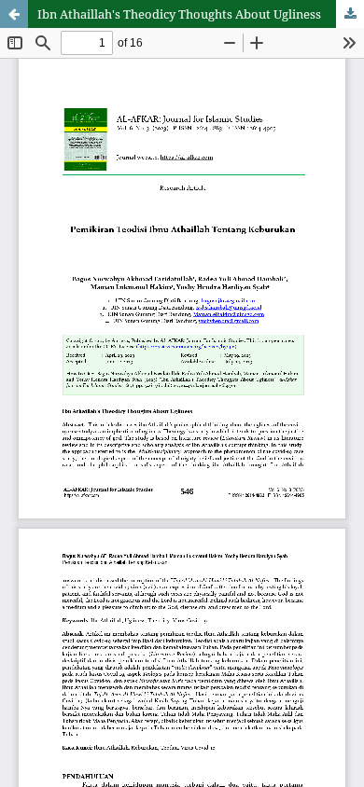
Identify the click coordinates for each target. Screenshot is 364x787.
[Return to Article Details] (14, 14)
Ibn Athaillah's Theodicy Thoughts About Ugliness (179, 14)
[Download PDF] (350, 14)
